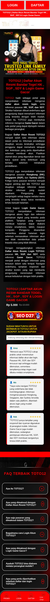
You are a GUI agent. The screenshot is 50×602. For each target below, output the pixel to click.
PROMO (6, 598)
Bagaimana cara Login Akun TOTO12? (21, 534)
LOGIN (13, 5)
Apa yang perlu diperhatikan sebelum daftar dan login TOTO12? (21, 581)
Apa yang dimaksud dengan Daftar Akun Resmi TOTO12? (21, 503)
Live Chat (41, 598)
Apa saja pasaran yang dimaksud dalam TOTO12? (20, 519)
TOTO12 (9, 98)
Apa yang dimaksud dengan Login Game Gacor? (21, 549)
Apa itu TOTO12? (15, 488)
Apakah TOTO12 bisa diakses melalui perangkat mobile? (21, 564)
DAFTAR (37, 5)
